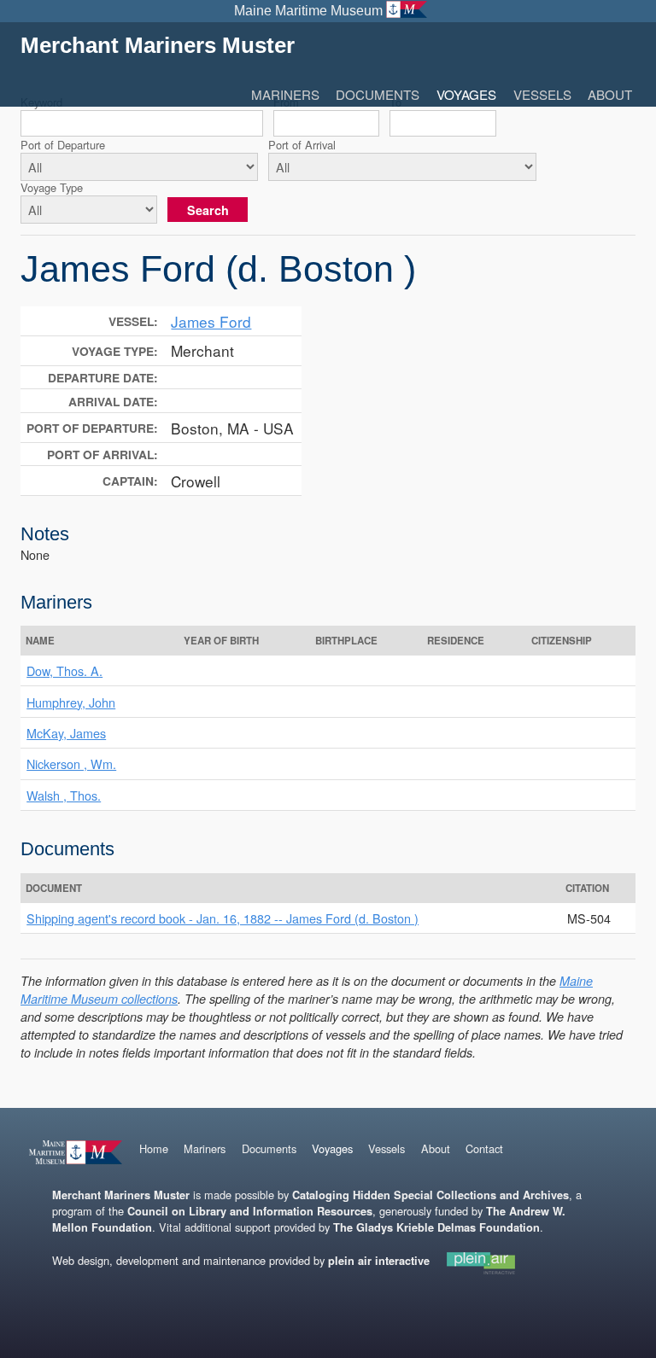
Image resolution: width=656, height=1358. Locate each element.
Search (208, 210)
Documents (377, 94)
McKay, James (66, 733)
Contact (484, 1148)
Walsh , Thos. (63, 795)
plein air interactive (379, 1260)
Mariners (285, 94)
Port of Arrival (302, 145)
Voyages (466, 94)
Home (153, 1148)
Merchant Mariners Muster (157, 45)
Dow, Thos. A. (64, 670)
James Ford (211, 321)
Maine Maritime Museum (308, 10)
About (610, 94)
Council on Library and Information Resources (249, 1211)
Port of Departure (62, 145)
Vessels (542, 94)
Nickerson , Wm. (71, 763)
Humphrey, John (70, 702)
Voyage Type (51, 187)
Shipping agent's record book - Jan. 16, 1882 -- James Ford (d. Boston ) (222, 918)
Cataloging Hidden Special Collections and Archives (430, 1195)
